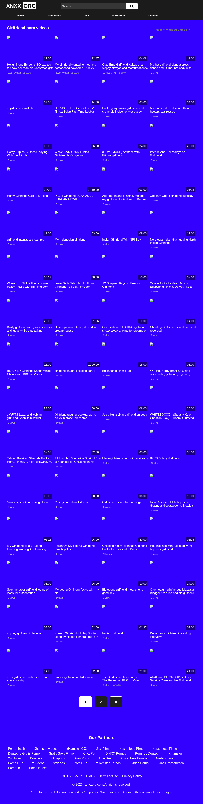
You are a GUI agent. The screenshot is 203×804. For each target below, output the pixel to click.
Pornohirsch (16, 748)
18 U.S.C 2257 (71, 776)
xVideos (59, 763)
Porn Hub (80, 763)
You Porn (14, 758)
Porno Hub (15, 763)
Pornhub (14, 768)
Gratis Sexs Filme (61, 753)
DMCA (91, 776)
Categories (54, 15)
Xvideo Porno (139, 763)
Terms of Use (109, 776)
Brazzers (36, 758)
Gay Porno (82, 758)
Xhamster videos (45, 748)
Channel (153, 15)
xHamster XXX (76, 748)
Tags (86, 15)
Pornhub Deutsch (147, 753)
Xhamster (175, 753)
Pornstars (118, 15)
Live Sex (105, 758)
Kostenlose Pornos (133, 758)
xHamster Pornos (108, 763)
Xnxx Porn (90, 753)
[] (132, 6)
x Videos (38, 763)
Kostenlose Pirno (131, 748)
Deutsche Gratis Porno (24, 753)
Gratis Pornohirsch (171, 763)
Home (20, 15)
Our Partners (101, 737)
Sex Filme (103, 748)
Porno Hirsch (38, 768)
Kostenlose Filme (164, 748)
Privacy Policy (132, 776)
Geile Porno (164, 758)
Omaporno (58, 758)
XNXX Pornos (116, 753)
